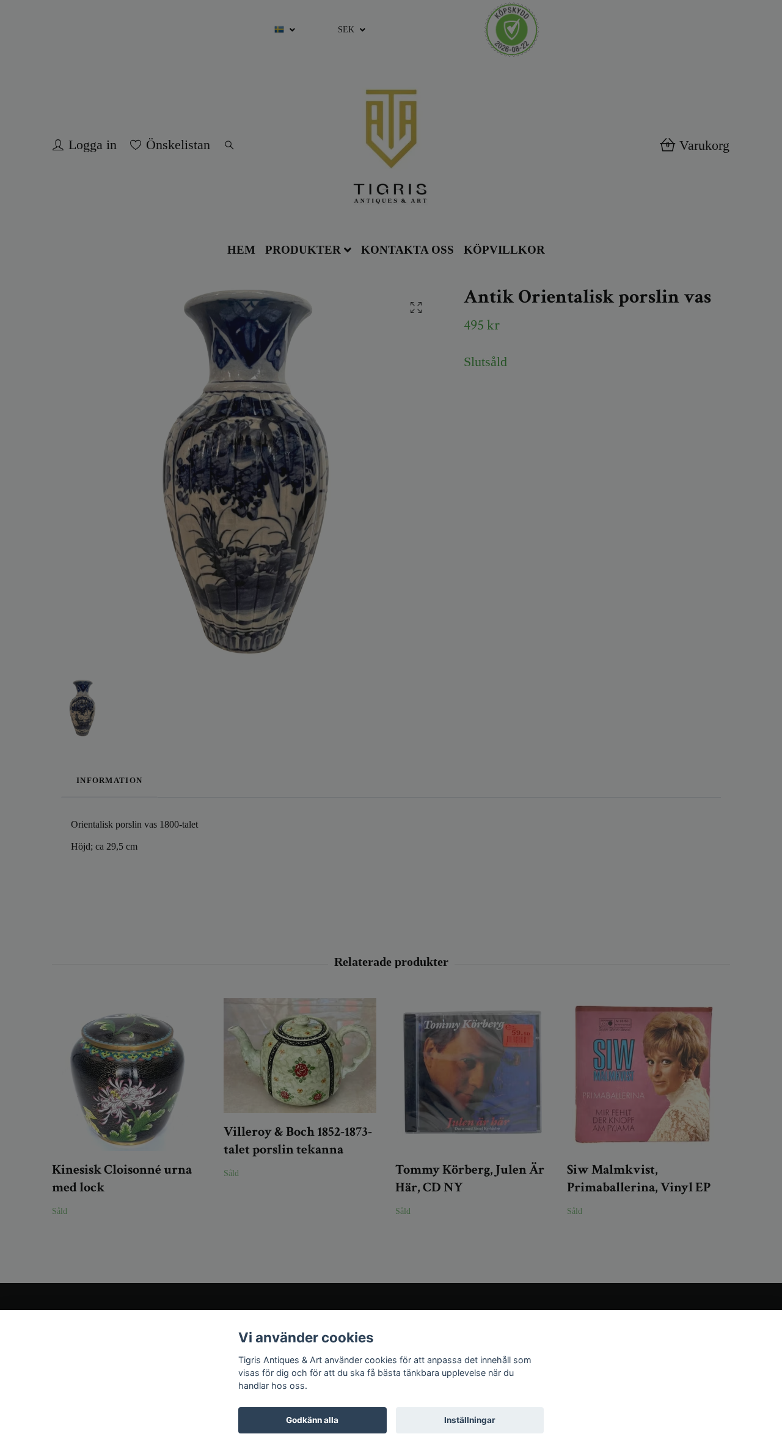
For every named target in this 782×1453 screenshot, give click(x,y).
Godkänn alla (312, 1420)
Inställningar (469, 1420)
